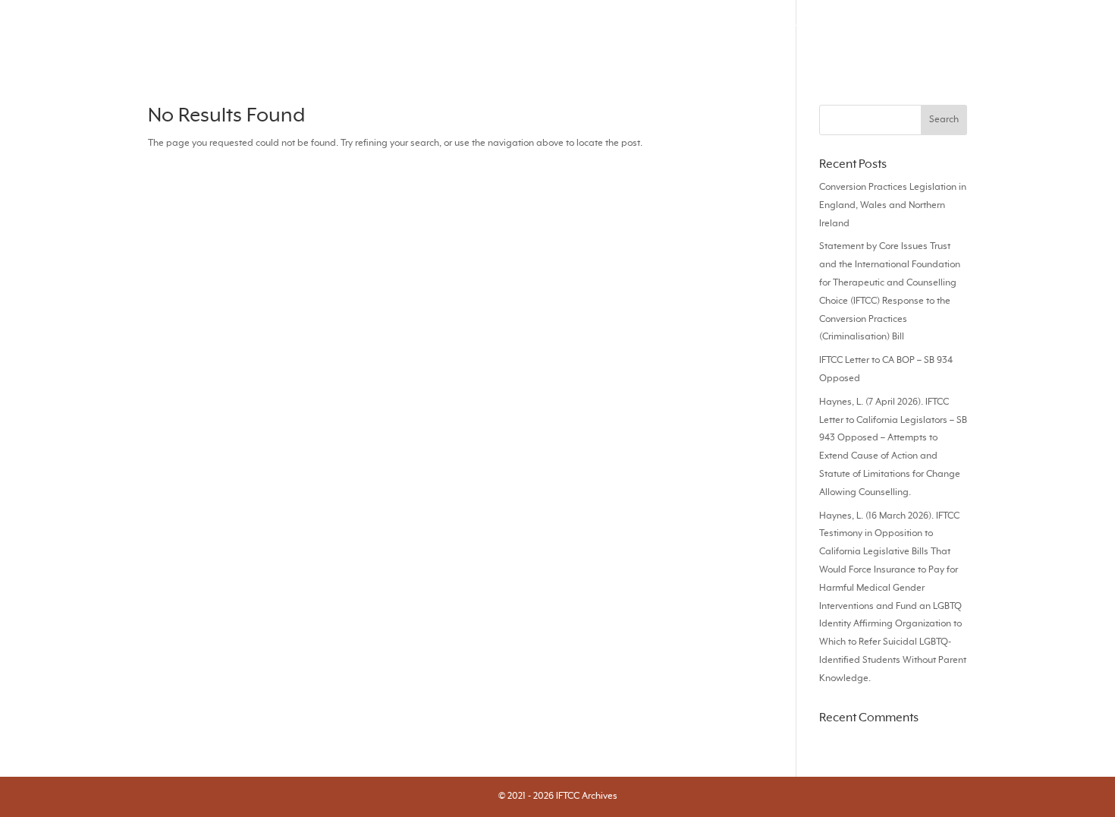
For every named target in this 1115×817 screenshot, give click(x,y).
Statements (1000, 31)
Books (928, 31)
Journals (598, 31)
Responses (736, 31)
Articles (664, 31)
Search (534, 31)
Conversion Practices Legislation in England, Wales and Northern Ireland (892, 205)
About (1072, 31)
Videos (808, 31)
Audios (869, 31)
